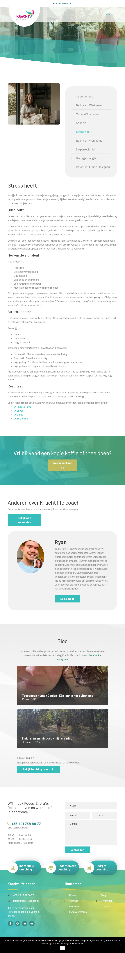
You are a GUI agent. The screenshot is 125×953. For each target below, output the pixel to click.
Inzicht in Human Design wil (93, 167)
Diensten (74, 906)
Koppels (81, 123)
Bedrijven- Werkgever (89, 105)
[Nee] (121, 944)
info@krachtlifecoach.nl (26, 901)
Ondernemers (84, 96)
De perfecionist (85, 149)
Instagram (62, 659)
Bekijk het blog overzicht (39, 769)
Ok (62, 948)
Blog (103, 895)
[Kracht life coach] (24, 17)
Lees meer (67, 598)
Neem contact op (62, 465)
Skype (19, 410)
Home (72, 895)
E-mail (19, 414)
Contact (105, 906)
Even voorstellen (78, 912)
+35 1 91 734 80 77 (62, 3)
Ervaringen (106, 901)
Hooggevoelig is (86, 158)
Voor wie (73, 901)
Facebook (93, 655)
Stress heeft (84, 131)
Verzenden (77, 850)
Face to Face (23, 406)
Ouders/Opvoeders (88, 114)
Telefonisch (22, 418)
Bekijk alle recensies (24, 520)
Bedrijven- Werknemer (89, 140)
